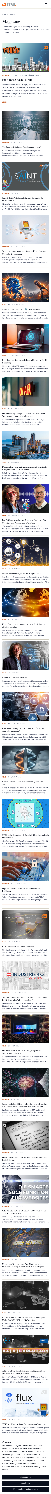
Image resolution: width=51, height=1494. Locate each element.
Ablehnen (25, 1483)
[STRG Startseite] (9, 4)
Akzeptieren (26, 1477)
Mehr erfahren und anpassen (25, 1489)
